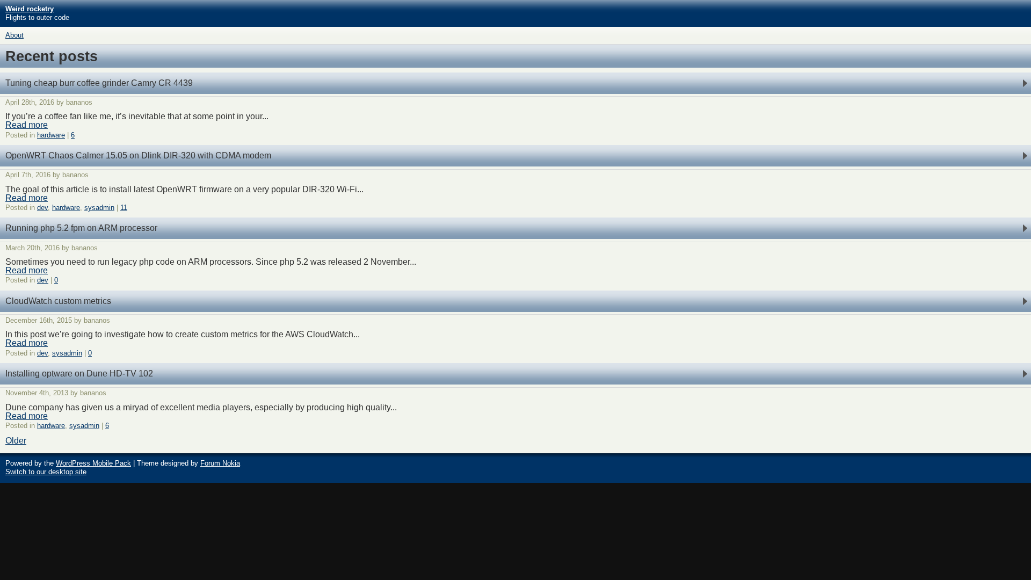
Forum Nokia (220, 463)
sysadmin (99, 208)
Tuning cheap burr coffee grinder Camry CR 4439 (99, 83)
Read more (26, 124)
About (14, 35)
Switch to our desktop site (45, 472)
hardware (51, 135)
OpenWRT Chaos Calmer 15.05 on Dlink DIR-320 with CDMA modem (138, 155)
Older (15, 440)
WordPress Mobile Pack (93, 463)
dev (42, 208)
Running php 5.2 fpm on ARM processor (81, 228)
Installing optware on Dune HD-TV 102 (79, 373)
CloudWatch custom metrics (58, 301)
